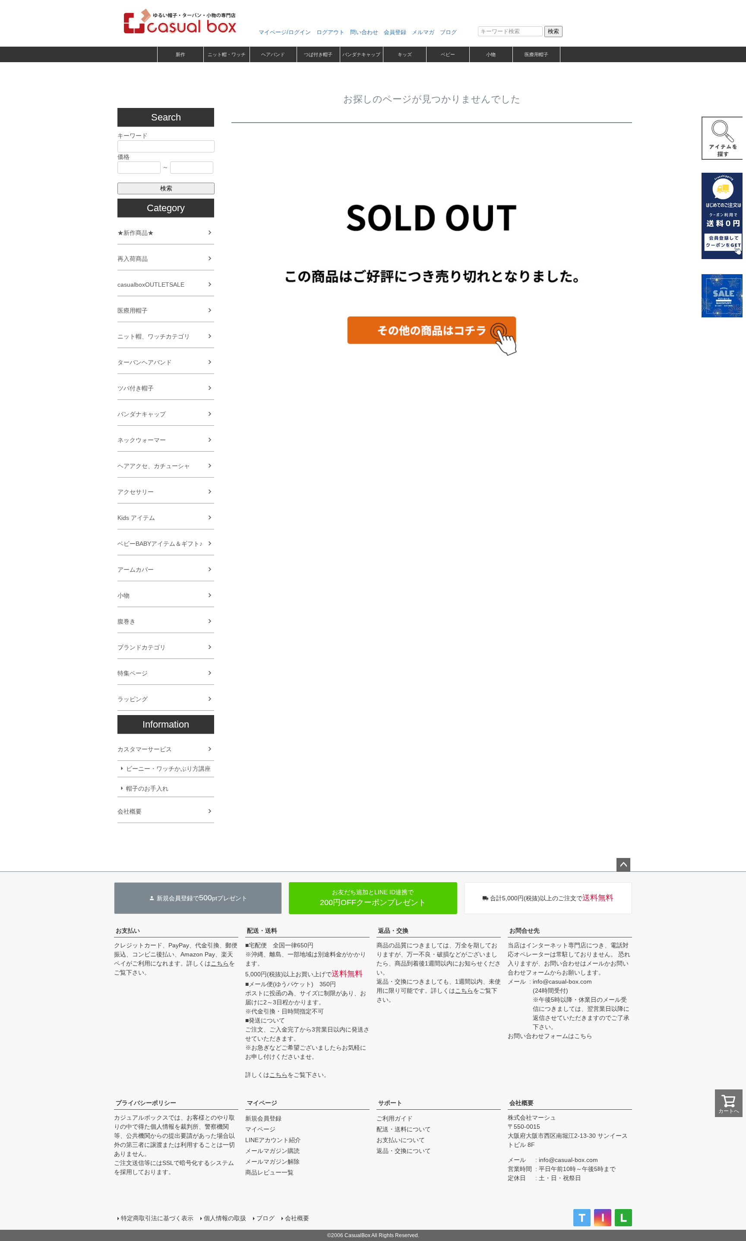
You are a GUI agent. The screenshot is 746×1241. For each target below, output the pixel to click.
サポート (390, 1102)
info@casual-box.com (562, 981)
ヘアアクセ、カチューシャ (153, 465)
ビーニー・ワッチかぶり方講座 (168, 768)
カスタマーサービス (144, 749)
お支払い (128, 930)
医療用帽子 (536, 54)
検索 (553, 31)
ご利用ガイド (394, 1118)
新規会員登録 (263, 1118)
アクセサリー (135, 491)
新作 (180, 54)
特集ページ (132, 673)
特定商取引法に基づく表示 (157, 1218)
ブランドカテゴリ (141, 647)
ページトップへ (623, 865)
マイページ (262, 1102)
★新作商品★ (135, 232)
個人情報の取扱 (225, 1218)
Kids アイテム (136, 517)
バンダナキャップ (361, 54)
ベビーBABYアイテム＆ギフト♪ (159, 543)
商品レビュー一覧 (269, 1172)
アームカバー (135, 569)
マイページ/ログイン (285, 32)
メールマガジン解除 (272, 1161)
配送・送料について (403, 1129)
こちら (220, 963)
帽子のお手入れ (147, 788)
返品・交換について (403, 1150)
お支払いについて (400, 1140)
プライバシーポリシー (146, 1102)
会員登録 (395, 32)
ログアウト (330, 32)
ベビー (448, 54)
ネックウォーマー (141, 440)
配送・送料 (262, 930)
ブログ (448, 32)
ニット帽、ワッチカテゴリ (153, 336)
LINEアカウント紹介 (273, 1140)
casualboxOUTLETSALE (150, 284)
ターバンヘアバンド (144, 362)
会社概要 (129, 811)
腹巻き (126, 621)
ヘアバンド (273, 54)
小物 (491, 54)
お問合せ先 (524, 930)
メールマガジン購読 (272, 1150)
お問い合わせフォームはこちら (550, 1035)
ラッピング (132, 699)
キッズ (405, 54)
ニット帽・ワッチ (227, 54)
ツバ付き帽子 (135, 388)
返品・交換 (393, 930)
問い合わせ (364, 32)
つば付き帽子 (318, 54)
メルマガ (423, 32)
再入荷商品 (132, 258)
